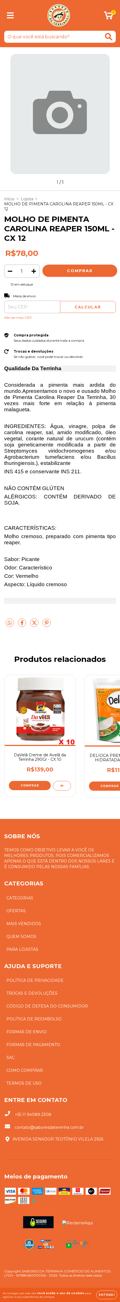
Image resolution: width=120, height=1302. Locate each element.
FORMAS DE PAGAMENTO (33, 1044)
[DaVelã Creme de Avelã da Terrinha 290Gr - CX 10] (62, 786)
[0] (108, 17)
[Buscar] (108, 36)
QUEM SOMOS (21, 936)
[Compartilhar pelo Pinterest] (46, 625)
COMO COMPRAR (24, 1070)
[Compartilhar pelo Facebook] (22, 625)
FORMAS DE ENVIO (26, 1031)
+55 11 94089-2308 (33, 1114)
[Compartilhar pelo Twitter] (35, 625)
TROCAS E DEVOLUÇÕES (31, 993)
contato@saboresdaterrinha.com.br (49, 1127)
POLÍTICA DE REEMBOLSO (34, 1018)
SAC (10, 1057)
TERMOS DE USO (24, 1083)
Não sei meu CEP (18, 317)
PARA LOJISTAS (22, 949)
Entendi (107, 1295)
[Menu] (10, 15)
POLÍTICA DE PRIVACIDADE (35, 980)
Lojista (27, 198)
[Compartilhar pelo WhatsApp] (10, 623)
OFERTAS (16, 910)
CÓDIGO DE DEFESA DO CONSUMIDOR (47, 1006)
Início (9, 198)
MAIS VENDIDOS (23, 923)
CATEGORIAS (19, 898)
